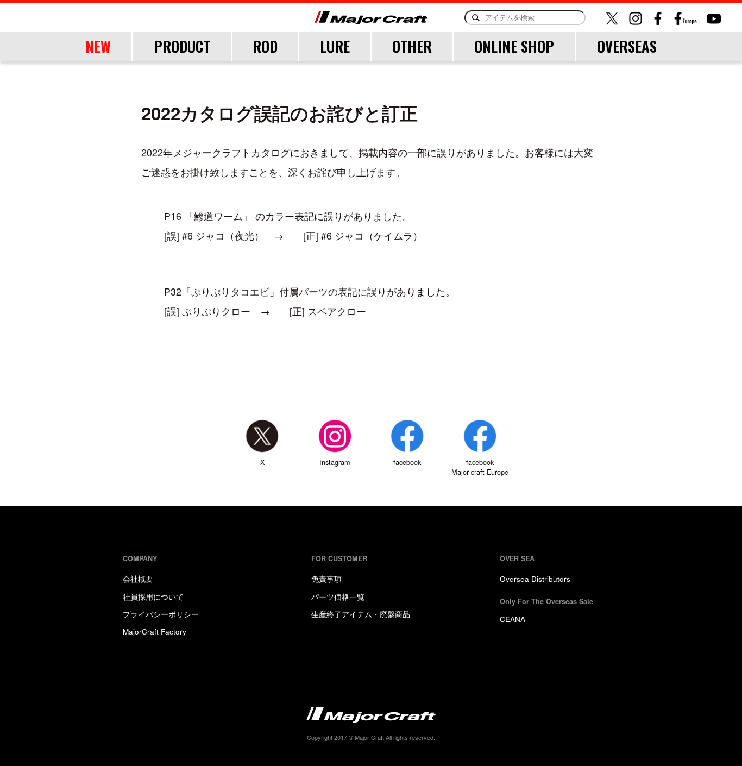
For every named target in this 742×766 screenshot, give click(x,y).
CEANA (512, 618)
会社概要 (138, 578)
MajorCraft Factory (154, 631)
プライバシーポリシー (161, 613)
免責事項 (326, 578)
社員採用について (153, 596)
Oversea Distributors (535, 578)
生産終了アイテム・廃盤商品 (360, 613)
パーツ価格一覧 (337, 596)
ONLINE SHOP (514, 46)
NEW (98, 46)
